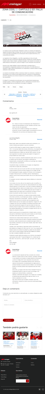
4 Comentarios (32, 15)
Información (18, 362)
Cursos (32, 362)
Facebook (39, 389)
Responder (39, 108)
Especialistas (12, 15)
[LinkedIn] (10, 20)
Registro (34, 4)
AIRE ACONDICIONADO (22, 15)
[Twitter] (8, 20)
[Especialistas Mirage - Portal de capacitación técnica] (11, 4)
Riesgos (21, 86)
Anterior (20, 92)
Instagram (43, 389)
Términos (17, 367)
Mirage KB (3, 379)
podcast (14, 86)
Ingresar (39, 4)
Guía (8, 86)
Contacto (17, 364)
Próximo (25, 92)
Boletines (32, 364)
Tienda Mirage (3, 376)
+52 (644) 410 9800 (6, 361)
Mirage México (4, 374)
